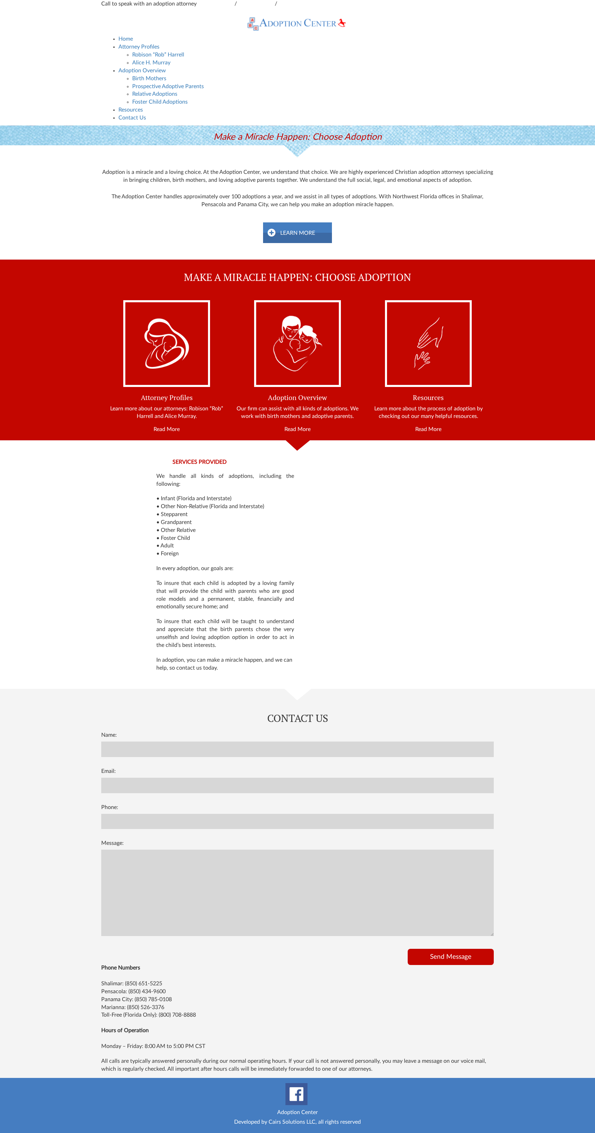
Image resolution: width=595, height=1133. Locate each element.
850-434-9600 (216, 4)
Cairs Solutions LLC (292, 1122)
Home (125, 39)
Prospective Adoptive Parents (168, 86)
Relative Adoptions (154, 94)
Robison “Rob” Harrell (158, 54)
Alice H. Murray (151, 62)
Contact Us (132, 117)
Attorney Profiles (138, 47)
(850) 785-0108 (153, 999)
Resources (130, 110)
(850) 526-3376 (145, 1007)
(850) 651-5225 (143, 983)
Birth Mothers (149, 78)
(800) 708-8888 (177, 1015)
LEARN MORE (297, 233)
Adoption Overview (142, 70)
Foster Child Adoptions (160, 102)
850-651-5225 (256, 4)
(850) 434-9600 (147, 991)
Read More (167, 429)
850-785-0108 (296, 4)
